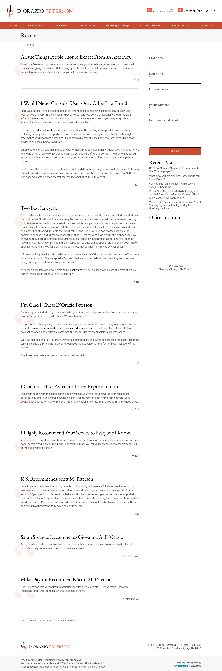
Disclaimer (49, 660)
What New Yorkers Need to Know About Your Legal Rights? (174, 177)
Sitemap (76, 660)
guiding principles (72, 270)
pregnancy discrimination (78, 328)
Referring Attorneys (118, 25)
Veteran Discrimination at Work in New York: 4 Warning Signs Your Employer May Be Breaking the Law (175, 205)
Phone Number (159, 104)
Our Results (63, 25)
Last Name (156, 73)
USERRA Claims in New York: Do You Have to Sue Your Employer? (174, 170)
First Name (156, 58)
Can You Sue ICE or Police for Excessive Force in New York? (172, 185)
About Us (86, 25)
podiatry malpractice (43, 130)
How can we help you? (163, 120)
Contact (204, 25)
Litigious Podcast (151, 25)
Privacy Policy (63, 660)
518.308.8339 (163, 10)
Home (13, 25)
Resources (178, 25)
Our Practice (34, 25)
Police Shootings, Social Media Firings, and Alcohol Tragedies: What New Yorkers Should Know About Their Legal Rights (174, 194)
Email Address (158, 89)
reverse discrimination (45, 328)
